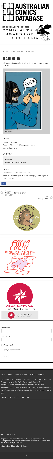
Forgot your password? (10, 350)
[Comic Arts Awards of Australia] (26, 33)
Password (5, 336)
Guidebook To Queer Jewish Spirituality (15, 193)
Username (5, 328)
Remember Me (9, 345)
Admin (7, 51)
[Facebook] (26, 455)
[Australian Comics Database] (26, 12)
